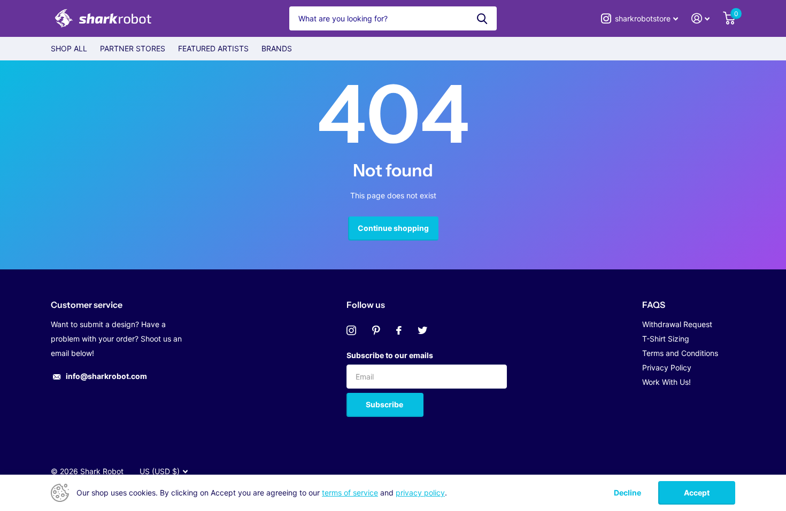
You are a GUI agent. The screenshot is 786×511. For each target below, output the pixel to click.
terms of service (350, 492)
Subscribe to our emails (389, 355)
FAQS (653, 304)
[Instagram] (351, 330)
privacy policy (420, 492)
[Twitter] (422, 330)
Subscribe (385, 404)
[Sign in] (700, 18)
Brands (276, 48)
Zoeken (482, 18)
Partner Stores (132, 48)
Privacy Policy (666, 367)
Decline (627, 493)
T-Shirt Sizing (665, 338)
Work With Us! (666, 381)
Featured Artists (213, 48)
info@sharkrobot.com (106, 376)
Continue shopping (393, 228)
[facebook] (399, 330)
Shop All (69, 48)
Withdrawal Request (677, 324)
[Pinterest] (376, 330)
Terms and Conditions (680, 353)
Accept (697, 492)
